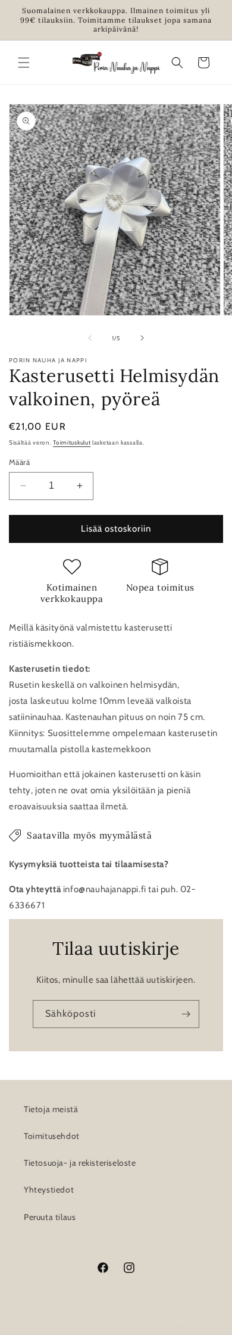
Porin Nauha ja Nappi (94, 1325)
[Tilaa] (186, 1014)
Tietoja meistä (51, 1109)
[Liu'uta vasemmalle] (90, 338)
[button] (24, 62)
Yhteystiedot (49, 1189)
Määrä (19, 462)
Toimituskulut (71, 442)
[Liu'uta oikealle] (142, 338)
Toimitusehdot (52, 1136)
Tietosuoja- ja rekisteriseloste (80, 1162)
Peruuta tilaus (50, 1217)
